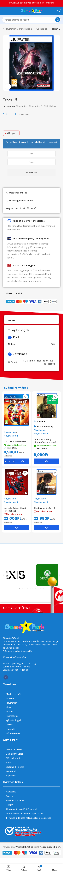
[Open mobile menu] (4, 11)
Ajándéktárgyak (13, 720)
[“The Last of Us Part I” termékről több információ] (46, 527)
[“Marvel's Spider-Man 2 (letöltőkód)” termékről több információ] (16, 527)
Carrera (9, 724)
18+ (53, 344)
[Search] (57, 19)
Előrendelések (13, 733)
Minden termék (13, 694)
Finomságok (12, 715)
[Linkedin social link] (31, 208)
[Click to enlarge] (8, 86)
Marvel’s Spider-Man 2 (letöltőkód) (15, 509)
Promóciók (11, 771)
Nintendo (10, 698)
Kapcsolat (11, 775)
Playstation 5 (26, 28)
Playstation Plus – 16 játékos (45, 362)
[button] (3, 575)
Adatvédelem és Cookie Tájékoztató (24, 813)
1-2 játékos (29, 360)
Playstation (11, 28)
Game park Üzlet (14, 753)
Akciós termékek (14, 749)
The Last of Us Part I (44, 508)
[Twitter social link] (24, 208)
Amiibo (9, 711)
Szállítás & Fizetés (15, 766)
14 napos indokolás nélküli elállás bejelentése (28, 817)
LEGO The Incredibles (15, 441)
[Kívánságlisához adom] (25, 396)
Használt (41, 421)
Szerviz (9, 762)
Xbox (8, 707)
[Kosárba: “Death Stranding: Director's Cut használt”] (46, 461)
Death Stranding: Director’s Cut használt (45, 440)
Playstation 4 (11, 435)
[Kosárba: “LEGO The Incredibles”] (16, 461)
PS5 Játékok (41, 28)
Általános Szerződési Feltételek (22, 809)
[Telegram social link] (35, 208)
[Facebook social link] (20, 208)
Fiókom (9, 804)
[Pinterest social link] (28, 208)
